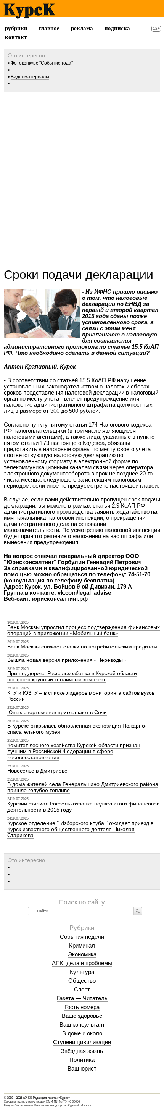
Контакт (16, 37)
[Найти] (137, 911)
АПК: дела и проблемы (82, 963)
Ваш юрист (82, 1068)
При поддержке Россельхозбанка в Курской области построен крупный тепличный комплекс (72, 676)
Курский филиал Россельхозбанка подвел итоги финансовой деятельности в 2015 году (83, 807)
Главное (49, 28)
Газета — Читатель (82, 998)
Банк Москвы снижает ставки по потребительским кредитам (82, 647)
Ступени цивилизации (82, 1042)
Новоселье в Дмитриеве (37, 771)
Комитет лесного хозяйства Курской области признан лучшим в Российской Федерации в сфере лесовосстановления (73, 751)
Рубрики (16, 28)
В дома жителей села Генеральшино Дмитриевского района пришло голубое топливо (82, 787)
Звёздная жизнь (82, 1051)
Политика (82, 1059)
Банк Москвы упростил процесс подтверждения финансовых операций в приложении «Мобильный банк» (83, 630)
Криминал (82, 945)
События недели (82, 936)
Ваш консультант (82, 1024)
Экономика (82, 954)
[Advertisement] (82, 177)
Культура (82, 972)
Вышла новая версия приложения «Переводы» (66, 660)
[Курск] (29, 11)
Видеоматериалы (30, 76)
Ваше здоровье (82, 1015)
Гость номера (82, 1007)
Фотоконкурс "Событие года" (42, 63)
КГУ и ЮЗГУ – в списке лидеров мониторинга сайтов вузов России (80, 696)
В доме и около (82, 1033)
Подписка (117, 28)
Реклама (82, 28)
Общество (82, 980)
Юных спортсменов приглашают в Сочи (57, 712)
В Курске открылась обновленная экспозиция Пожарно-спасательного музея (77, 729)
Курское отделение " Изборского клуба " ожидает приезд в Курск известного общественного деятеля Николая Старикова (80, 829)
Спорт (82, 989)
